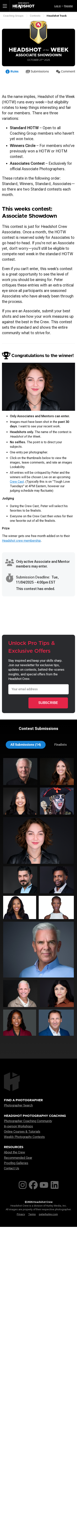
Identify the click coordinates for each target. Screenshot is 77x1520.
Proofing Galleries (16, 1163)
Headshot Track (57, 15)
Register (68, 6)
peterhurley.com (48, 1214)
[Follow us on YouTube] (43, 1184)
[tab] (25, 744)
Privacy (21, 1214)
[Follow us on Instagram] (22, 1184)
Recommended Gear (18, 1158)
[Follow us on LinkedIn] (54, 1184)
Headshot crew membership (21, 540)
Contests (35, 15)
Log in (57, 6)
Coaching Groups (13, 15)
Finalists (60, 745)
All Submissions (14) (25, 745)
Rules (14, 71)
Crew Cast (17, 481)
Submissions (39, 71)
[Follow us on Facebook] (33, 1184)
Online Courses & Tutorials (22, 1131)
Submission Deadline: (33, 577)
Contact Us (11, 1168)
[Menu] (5, 6)
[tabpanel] (38, 898)
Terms (32, 1214)
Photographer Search (18, 1105)
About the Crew (14, 1152)
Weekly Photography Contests (24, 1137)
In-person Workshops (18, 1126)
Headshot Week (39, 50)
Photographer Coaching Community (28, 1121)
